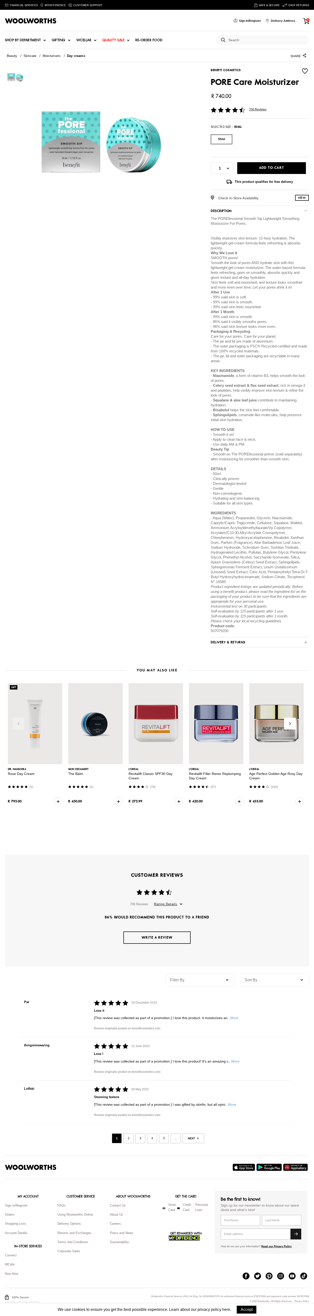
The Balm (75, 774)
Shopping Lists (15, 1223)
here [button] (226, 1309)
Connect (11, 1255)
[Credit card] (178, 1208)
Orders (9, 1214)
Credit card (187, 1207)
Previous (18, 724)
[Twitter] (260, 1276)
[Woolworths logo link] (30, 21)
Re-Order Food (149, 40)
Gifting (58, 40)
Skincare (30, 56)
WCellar (84, 40)
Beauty (12, 56)
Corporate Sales (68, 1251)
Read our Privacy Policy (276, 1246)
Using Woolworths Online (75, 1214)
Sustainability (119, 1242)
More (234, 1018)
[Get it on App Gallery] (296, 1167)
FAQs (61, 1205)
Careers (115, 1223)
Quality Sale (113, 40)
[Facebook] (248, 1276)
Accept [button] (247, 1309)
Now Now (11, 1274)
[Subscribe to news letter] (295, 1234)
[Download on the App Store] (244, 1167)
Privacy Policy (302, 1301)
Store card (172, 1207)
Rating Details (165, 904)
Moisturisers (52, 56)
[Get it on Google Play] (269, 1167)
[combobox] (266, 40)
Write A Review (157, 937)
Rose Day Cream (21, 774)
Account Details (16, 1233)
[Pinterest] (271, 1276)
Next (290, 724)
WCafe (9, 1264)
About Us (116, 1214)
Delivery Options (69, 1223)
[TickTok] (306, 1276)
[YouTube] (294, 1276)
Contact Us (118, 1205)
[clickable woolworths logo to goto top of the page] (30, 1167)
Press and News (121, 1233)
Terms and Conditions (72, 1242)
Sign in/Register (16, 1205)
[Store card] (163, 1208)
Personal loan (201, 1207)
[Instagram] (283, 1276)
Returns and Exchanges (74, 1233)
